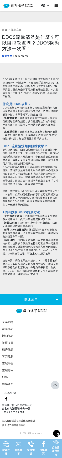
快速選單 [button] (41, 299)
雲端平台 (8, 363)
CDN (5, 377)
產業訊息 (8, 329)
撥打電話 (31, 451)
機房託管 (8, 349)
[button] (55, 385)
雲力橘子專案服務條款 (14, 425)
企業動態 (8, 322)
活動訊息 (8, 335)
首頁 (4, 29)
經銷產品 (8, 384)
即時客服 (6, 451)
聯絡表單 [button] (18, 451)
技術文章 (16, 29)
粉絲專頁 (43, 451)
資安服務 (8, 356)
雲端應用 (8, 370)
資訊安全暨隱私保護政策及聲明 (18, 420)
